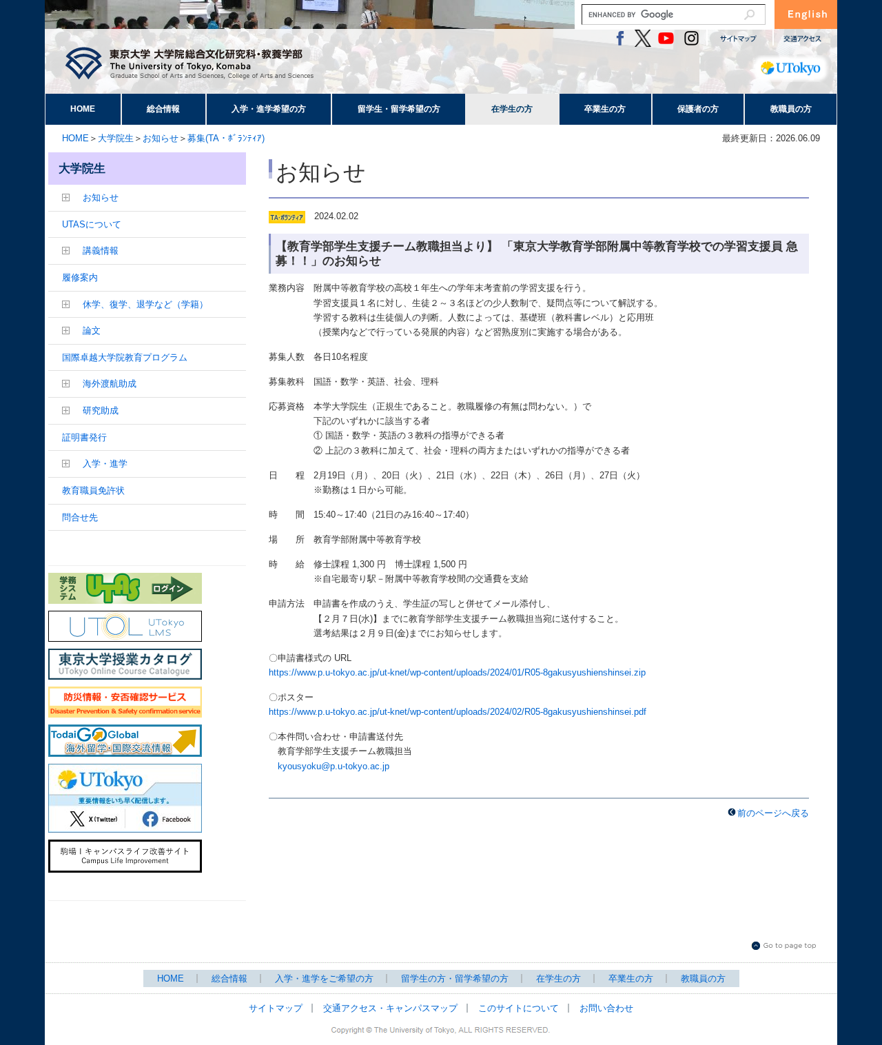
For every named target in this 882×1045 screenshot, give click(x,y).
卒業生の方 (605, 109)
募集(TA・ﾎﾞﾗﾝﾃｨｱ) (226, 138)
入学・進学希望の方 (269, 109)
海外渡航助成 (109, 383)
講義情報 (101, 250)
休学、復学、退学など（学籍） (145, 304)
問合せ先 (80, 517)
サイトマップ (275, 1008)
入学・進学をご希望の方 (324, 978)
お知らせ (160, 138)
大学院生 (116, 138)
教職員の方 (791, 109)
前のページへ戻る (773, 813)
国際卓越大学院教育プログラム (124, 357)
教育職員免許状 (93, 490)
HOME (82, 109)
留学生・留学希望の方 (399, 109)
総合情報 (163, 109)
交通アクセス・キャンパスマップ (390, 1008)
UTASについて (91, 224)
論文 (92, 330)
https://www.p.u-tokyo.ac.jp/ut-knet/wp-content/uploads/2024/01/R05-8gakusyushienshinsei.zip (457, 672)
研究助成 (101, 410)
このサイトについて (518, 1008)
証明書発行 (84, 437)
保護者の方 (698, 109)
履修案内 (80, 277)
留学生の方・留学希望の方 (455, 978)
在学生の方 (512, 109)
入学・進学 (105, 463)
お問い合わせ (606, 1008)
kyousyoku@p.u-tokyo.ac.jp (333, 766)
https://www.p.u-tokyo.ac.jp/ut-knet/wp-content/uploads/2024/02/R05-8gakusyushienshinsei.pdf (457, 712)
